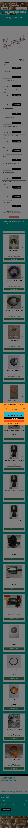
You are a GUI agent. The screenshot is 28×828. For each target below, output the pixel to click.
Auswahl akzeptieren (14, 418)
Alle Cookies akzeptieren (14, 420)
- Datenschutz (16, 423)
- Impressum (9, 423)
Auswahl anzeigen (14, 412)
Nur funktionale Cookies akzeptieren (14, 415)
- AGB (20, 423)
